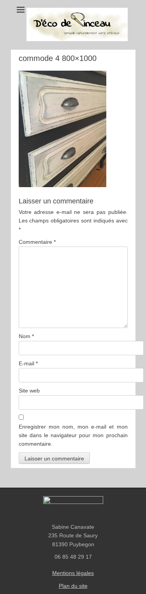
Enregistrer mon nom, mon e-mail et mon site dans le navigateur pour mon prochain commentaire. (73, 435)
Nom (26, 336)
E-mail (28, 363)
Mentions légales (73, 573)
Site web (29, 390)
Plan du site (73, 586)
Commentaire (37, 242)
